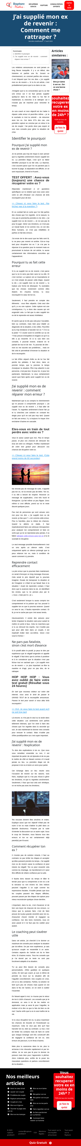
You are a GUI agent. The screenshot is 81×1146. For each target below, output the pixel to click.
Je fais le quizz (60, 129)
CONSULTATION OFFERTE (56, 5)
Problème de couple (17, 1095)
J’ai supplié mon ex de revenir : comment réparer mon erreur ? (31, 58)
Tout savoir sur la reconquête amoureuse (54, 1132)
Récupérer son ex (33, 5)
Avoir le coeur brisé (17, 1088)
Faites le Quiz (69, 5)
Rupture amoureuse (17, 1098)
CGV (35, 1132)
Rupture (44, 5)
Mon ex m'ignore (16, 1105)
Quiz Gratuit (38, 1143)
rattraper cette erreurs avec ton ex (30, 536)
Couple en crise (16, 1102)
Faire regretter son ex (41, 1109)
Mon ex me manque (17, 1114)
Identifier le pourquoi (22, 54)
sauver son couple (17, 1092)
